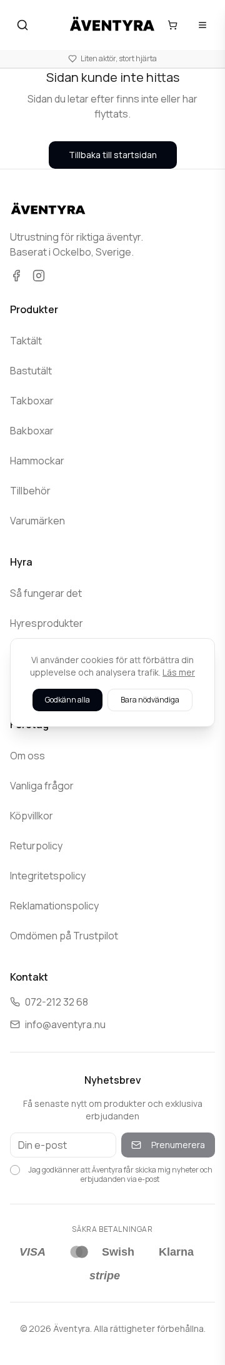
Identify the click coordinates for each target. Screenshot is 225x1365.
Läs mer (178, 672)
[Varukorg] (172, 25)
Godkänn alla (67, 699)
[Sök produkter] (22, 25)
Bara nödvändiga (150, 699)
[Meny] (202, 25)
